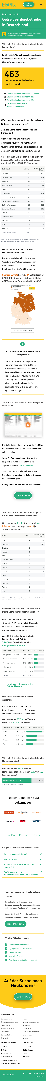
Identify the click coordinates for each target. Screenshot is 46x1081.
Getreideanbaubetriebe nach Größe (20, 100)
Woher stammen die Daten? (15, 854)
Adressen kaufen (26, 465)
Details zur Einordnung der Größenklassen (20, 685)
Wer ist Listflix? (10, 859)
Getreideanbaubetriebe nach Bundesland (23, 93)
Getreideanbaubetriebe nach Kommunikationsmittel (18, 105)
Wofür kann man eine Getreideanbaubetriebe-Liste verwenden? (21, 873)
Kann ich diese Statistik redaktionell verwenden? (19, 865)
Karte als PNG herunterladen (22, 330)
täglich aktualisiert (28, 33)
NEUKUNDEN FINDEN (8, 1042)
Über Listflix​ (28, 1042)
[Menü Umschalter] (41, 4)
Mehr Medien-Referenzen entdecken (23, 834)
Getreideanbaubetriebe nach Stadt (20, 97)
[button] (23, 685)
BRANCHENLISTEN (7, 1015)
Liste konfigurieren (15, 923)
